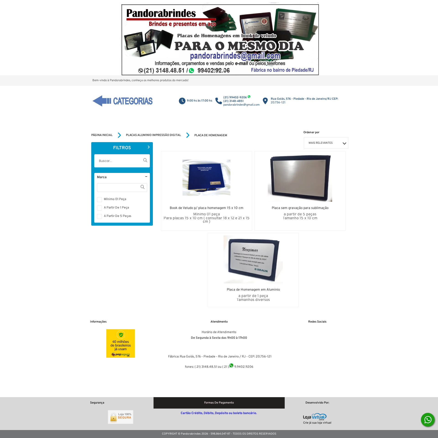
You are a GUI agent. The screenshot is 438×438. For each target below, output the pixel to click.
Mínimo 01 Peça (115, 199)
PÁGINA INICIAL (101, 135)
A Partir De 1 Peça (116, 208)
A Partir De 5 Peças (117, 216)
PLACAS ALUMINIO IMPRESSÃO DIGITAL (153, 135)
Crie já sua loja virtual (317, 423)
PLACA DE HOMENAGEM (210, 135)
